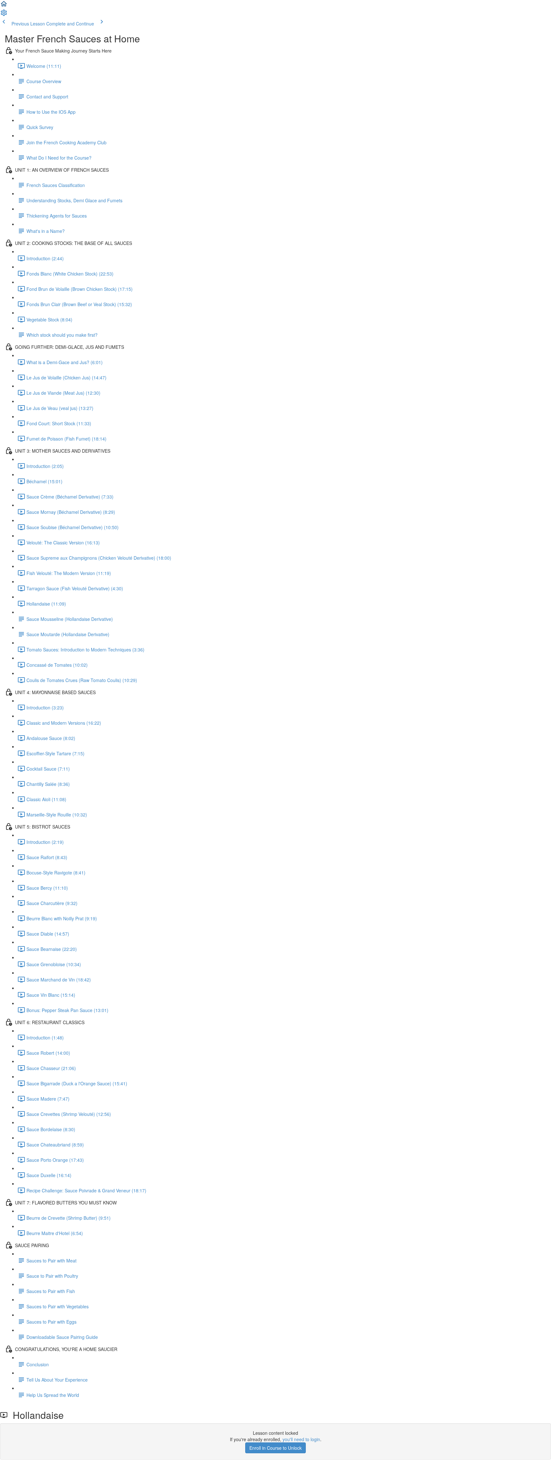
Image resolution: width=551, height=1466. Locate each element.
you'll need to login (301, 1439)
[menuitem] (4, 14)
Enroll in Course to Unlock (275, 1448)
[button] (4, 6)
